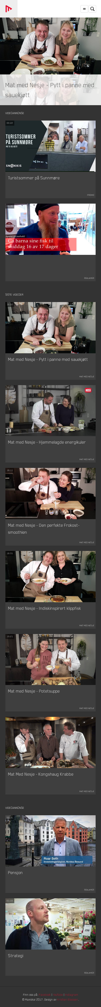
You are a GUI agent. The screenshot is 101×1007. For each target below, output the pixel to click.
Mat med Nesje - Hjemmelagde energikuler (47, 442)
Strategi (15, 955)
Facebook (45, 994)
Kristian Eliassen (67, 999)
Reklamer (89, 278)
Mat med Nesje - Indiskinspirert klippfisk (44, 608)
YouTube (58, 994)
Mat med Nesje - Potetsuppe (34, 691)
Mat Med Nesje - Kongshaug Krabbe (41, 774)
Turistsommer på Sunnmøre (34, 177)
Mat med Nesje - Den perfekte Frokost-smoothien (44, 528)
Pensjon (15, 872)
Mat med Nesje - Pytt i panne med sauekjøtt (48, 359)
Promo (90, 195)
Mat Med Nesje (86, 376)
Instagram (71, 994)
